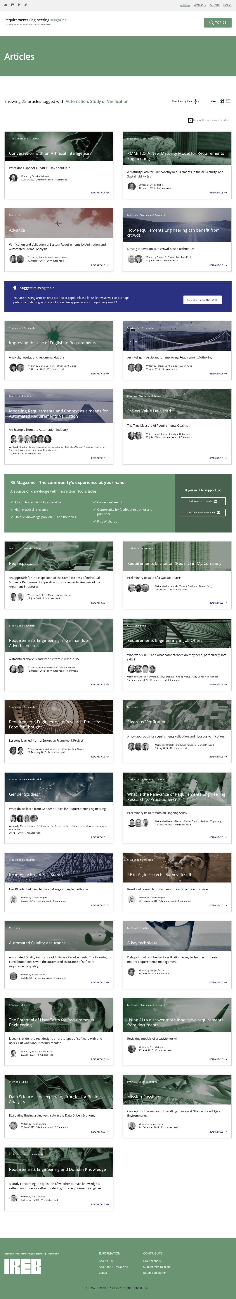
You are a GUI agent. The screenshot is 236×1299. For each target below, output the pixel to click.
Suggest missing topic (202, 299)
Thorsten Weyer (74, 446)
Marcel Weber (67, 667)
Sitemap (91, 1288)
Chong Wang (183, 676)
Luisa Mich (172, 586)
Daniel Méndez (174, 821)
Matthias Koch (184, 257)
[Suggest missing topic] (19, 4)
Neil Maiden (156, 1047)
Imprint (104, 1288)
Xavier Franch (191, 821)
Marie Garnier (46, 365)
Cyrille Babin (157, 184)
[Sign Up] (5, 4)
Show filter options (182, 101)
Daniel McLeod (206, 744)
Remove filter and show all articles (210, 120)
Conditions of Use (136, 1288)
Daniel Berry (206, 586)
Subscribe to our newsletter (201, 512)
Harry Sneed (38, 974)
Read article (98, 192)
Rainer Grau (156, 1124)
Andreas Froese (93, 446)
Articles (185, 4)
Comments (200, 4)
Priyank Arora (39, 1123)
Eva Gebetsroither (61, 826)
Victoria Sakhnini (188, 586)
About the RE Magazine (113, 1267)
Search (227, 4)
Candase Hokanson (179, 434)
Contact (103, 1272)
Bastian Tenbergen (30, 446)
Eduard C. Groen (166, 257)
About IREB (106, 1261)
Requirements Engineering (35, 21)
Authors (215, 4)
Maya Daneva (167, 676)
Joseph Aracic (157, 970)
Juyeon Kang (185, 365)
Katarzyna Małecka (42, 1051)
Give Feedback (152, 1261)
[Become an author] (25, 4)
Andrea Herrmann (49, 667)
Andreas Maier (47, 595)
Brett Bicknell (46, 257)
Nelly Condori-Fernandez (205, 676)
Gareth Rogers (39, 897)
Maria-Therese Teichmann (34, 826)
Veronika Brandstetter (45, 450)
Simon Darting (64, 595)
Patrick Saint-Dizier (66, 365)
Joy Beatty (162, 434)
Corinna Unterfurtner (83, 826)
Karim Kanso (61, 257)
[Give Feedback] (12, 4)
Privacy (117, 1288)
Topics (220, 23)
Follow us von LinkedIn (201, 501)
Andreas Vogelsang (53, 446)
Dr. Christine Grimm (50, 748)
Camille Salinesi (40, 176)
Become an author (154, 1272)
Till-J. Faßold (38, 1196)
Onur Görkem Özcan (73, 748)
